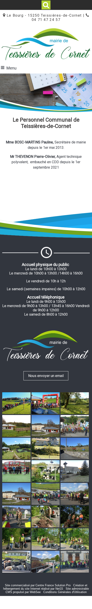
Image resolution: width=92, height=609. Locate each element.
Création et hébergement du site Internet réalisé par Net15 (45, 587)
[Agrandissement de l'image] (16, 403)
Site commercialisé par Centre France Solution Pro (38, 585)
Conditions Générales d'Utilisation (65, 592)
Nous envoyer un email (46, 376)
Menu (11, 68)
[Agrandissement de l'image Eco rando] (45, 493)
